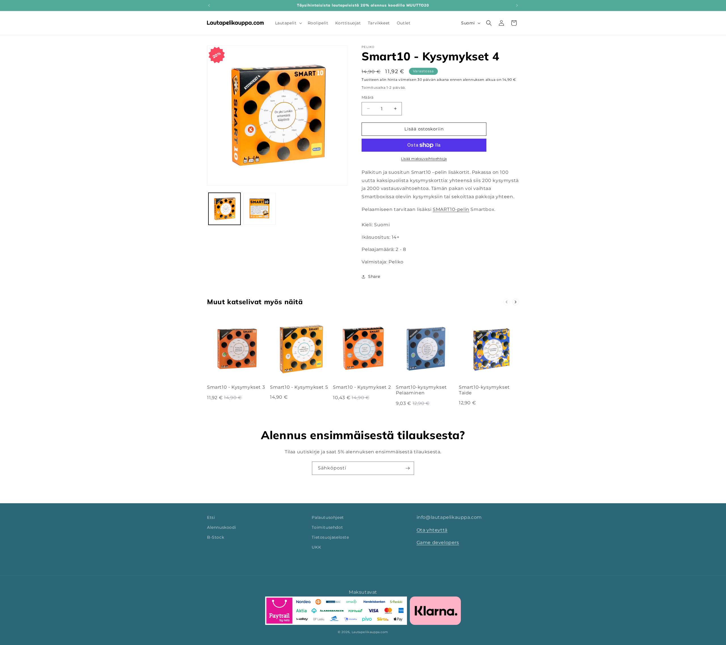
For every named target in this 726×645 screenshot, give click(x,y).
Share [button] (374, 276)
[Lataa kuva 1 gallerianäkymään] (224, 209)
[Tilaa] (407, 468)
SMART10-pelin (451, 209)
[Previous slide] (506, 302)
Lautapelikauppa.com (370, 632)
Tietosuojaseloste (330, 537)
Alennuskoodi (221, 527)
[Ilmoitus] (517, 5)
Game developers (438, 542)
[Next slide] (515, 302)
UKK (316, 547)
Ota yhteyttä (432, 530)
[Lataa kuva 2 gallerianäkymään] (259, 209)
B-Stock (215, 537)
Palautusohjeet (328, 517)
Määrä (367, 97)
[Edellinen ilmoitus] (209, 5)
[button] (288, 23)
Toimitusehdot (327, 527)
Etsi (211, 517)
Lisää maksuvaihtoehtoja (424, 159)
